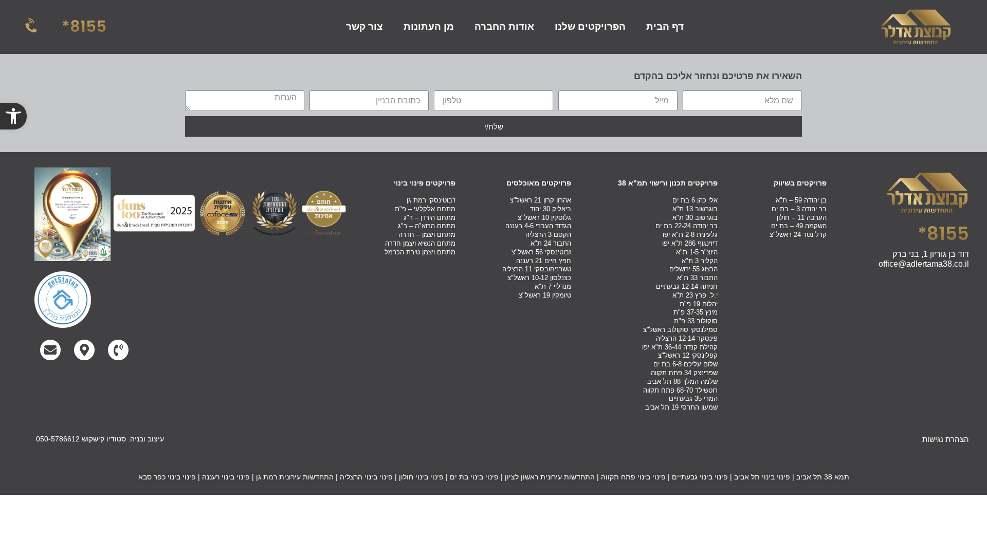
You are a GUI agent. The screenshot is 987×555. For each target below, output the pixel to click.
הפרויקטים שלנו (590, 26)
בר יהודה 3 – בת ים (799, 209)
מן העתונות (429, 26)
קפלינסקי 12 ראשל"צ (688, 355)
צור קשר (364, 26)
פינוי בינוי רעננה (226, 477)
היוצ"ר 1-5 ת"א (697, 252)
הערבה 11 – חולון (802, 217)
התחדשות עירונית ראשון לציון (550, 477)
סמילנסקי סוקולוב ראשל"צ (680, 330)
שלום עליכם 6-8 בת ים (685, 364)
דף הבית (665, 26)
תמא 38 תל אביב (822, 477)
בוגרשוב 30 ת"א (695, 217)
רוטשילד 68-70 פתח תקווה (680, 390)
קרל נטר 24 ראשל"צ (798, 234)
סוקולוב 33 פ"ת (696, 321)
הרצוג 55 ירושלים (693, 269)
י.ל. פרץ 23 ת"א (695, 295)
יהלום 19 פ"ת (699, 304)
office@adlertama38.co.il (924, 264)
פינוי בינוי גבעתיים (700, 477)
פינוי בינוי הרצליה (366, 477)
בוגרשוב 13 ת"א (695, 209)
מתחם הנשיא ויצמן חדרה (420, 243)
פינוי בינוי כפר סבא (167, 477)
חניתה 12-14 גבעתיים (687, 286)
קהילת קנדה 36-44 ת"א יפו (680, 347)
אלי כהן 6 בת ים (695, 200)
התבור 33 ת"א (697, 278)
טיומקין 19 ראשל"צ (545, 295)
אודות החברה (504, 26)
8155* (84, 26)
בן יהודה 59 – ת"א (801, 200)
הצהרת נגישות (945, 439)
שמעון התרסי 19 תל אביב (681, 407)
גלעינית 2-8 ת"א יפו (690, 234)
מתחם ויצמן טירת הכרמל (420, 252)
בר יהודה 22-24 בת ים (686, 226)
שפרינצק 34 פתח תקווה (684, 373)
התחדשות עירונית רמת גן (295, 477)
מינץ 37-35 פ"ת (695, 312)
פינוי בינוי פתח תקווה (633, 477)
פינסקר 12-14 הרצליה (687, 338)
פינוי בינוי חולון (421, 477)
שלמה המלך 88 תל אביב (682, 381)
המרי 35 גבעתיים (693, 398)
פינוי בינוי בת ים (474, 477)
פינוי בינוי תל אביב (762, 477)
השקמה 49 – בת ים (799, 226)
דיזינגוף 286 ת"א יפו (690, 243)
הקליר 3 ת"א (700, 261)
